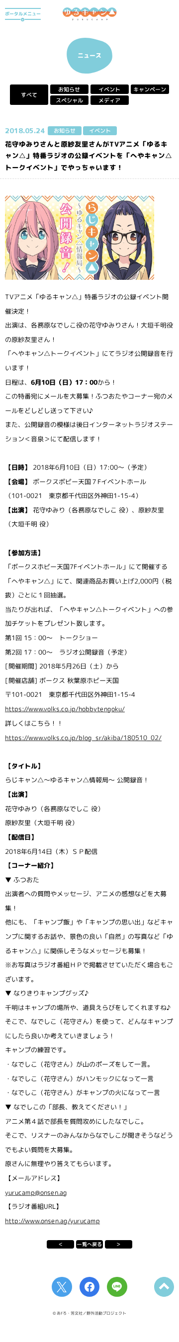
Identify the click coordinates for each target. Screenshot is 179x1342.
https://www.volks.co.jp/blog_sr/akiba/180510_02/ (83, 737)
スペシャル (69, 100)
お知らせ (69, 89)
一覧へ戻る (89, 1244)
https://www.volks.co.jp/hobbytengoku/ (65, 708)
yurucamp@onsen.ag (36, 1191)
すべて (29, 95)
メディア (109, 100)
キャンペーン (149, 89)
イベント (109, 89)
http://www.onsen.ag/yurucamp (52, 1220)
